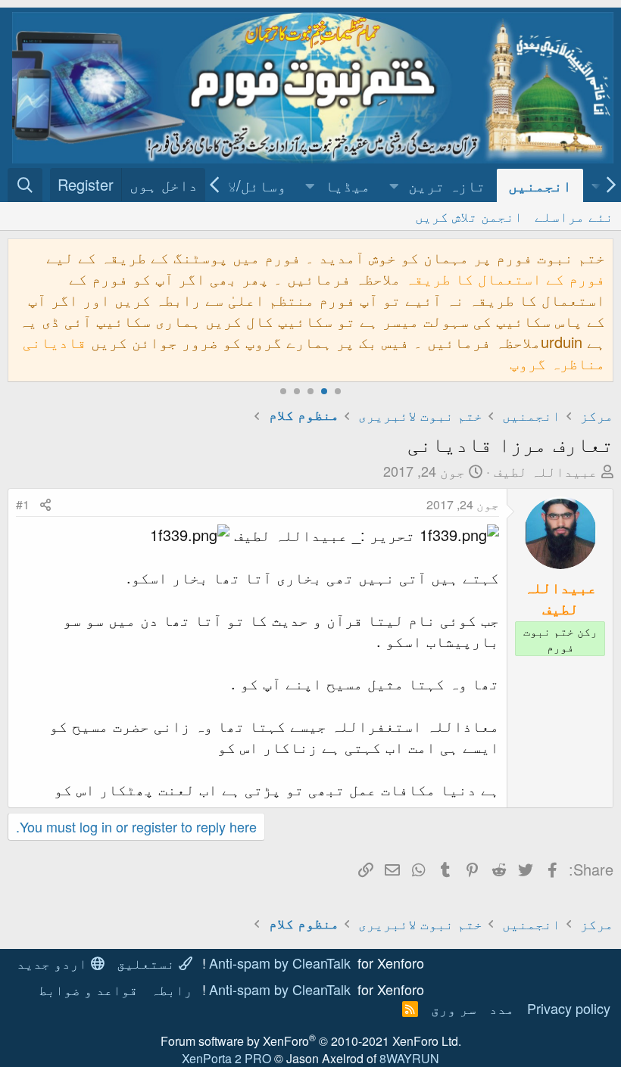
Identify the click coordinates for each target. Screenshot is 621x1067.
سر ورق (453, 1008)
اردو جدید (54, 962)
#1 (23, 504)
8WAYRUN (409, 1058)
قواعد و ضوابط (88, 989)
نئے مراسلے (574, 216)
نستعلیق (148, 962)
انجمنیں (540, 185)
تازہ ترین (446, 185)
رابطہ (171, 989)
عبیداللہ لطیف (546, 471)
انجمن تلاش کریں (469, 216)
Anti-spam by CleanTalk (280, 962)
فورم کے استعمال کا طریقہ (505, 278)
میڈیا (347, 185)
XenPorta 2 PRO (226, 1058)
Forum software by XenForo (311, 1041)
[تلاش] (25, 185)
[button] (394, 185)
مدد (501, 1008)
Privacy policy (568, 1008)
